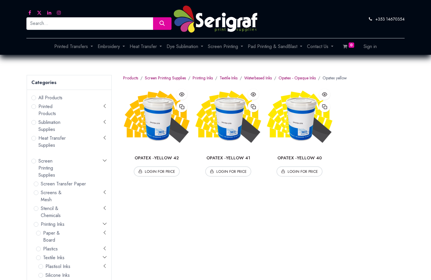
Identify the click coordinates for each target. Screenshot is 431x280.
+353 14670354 (390, 19)
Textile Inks (54, 257)
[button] (181, 94)
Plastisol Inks (57, 266)
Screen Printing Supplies (46, 168)
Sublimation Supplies (49, 126)
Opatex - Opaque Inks (297, 78)
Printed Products (47, 110)
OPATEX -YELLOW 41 (228, 158)
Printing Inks (53, 224)
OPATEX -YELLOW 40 (299, 158)
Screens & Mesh (51, 196)
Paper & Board (51, 236)
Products (130, 78)
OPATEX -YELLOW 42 (157, 158)
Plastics (50, 248)
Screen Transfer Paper (63, 183)
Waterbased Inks (258, 78)
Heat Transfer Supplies (52, 141)
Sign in (370, 46)
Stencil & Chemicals (51, 212)
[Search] (162, 23)
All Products (50, 97)
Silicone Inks (57, 275)
